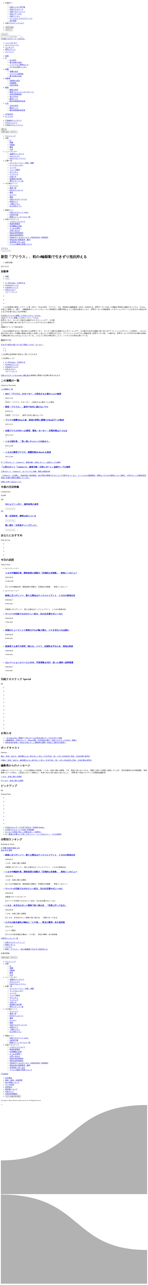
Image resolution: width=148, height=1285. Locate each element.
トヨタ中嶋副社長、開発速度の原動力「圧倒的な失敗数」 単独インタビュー (41, 573)
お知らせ (13, 176)
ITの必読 (13, 60)
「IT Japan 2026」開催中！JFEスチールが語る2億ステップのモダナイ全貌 (33, 738)
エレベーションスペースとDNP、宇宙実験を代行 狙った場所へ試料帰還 (39, 662)
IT (6, 58)
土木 (7, 103)
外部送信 (8, 1087)
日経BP (8, 3)
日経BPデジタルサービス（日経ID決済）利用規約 (29, 237)
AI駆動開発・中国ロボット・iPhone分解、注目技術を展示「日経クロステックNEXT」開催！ (41, 740)
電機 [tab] (4, 848)
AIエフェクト (15, 156)
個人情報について (12, 1082)
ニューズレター (11, 43)
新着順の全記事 (16, 179)
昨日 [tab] (6, 850)
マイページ (9, 52)
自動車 (7, 78)
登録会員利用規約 (16, 233)
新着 (7, 56)
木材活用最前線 (16, 94)
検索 (11, 197)
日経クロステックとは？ (14, 23)
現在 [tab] (2, 850)
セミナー (13, 195)
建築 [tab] (14, 848)
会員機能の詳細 (16, 226)
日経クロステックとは (18, 199)
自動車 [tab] (9, 848)
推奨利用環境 (15, 224)
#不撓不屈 (9, 114)
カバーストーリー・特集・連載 (22, 163)
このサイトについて (17, 221)
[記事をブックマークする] (6, 400)
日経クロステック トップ (15, 942)
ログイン (9, 30)
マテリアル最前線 (16, 74)
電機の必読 (14, 71)
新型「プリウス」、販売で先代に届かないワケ (26, 407)
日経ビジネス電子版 (17, 7)
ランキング (9, 47)
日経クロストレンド (17, 12)
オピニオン (14, 172)
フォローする (6, 251)
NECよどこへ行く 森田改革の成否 (21, 504)
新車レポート (10, 945)
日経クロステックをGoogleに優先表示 (15, 375)
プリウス (4, 248)
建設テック (14, 99)
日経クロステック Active (19, 212)
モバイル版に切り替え (13, 1096)
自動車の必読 (15, 81)
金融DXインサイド (17, 154)
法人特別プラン (16, 206)
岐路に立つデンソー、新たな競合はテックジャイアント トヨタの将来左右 (40, 595)
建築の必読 (14, 90)
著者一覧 (13, 188)
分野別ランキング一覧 (9, 938)
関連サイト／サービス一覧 (20, 217)
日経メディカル (16, 14)
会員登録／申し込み (17, 242)
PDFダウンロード (16, 190)
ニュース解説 (15, 170)
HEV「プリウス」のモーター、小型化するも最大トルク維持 (33, 394)
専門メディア (10, 50)
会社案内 (8, 1078)
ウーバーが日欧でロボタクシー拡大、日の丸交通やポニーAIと (34, 614)
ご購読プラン (15, 204)
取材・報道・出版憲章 (14, 1080)
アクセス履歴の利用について (21, 244)
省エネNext (14, 96)
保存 (7, 279)
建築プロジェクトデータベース (22, 92)
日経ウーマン (15, 16)
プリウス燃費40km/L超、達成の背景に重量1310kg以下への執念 (34, 420)
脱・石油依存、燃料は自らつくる (20, 516)
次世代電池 (14, 85)
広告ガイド (9, 1091)
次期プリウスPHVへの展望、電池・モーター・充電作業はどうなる (36, 430)
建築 (7, 87)
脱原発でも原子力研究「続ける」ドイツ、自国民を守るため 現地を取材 (39, 646)
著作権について (11, 1089)
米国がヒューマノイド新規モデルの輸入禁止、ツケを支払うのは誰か (37, 630)
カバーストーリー (12, 45)
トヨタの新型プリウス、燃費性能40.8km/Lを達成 (28, 452)
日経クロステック (16, 9)
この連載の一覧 (7, 389)
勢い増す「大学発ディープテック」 (21, 525)
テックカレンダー (16, 165)
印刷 (7, 276)
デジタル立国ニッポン (18, 67)
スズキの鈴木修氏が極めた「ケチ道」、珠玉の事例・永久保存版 (35, 922)
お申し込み (9, 27)
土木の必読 (14, 106)
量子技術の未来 (16, 62)
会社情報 (13, 21)
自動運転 (13, 83)
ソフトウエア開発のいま (19, 65)
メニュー (4, 34)
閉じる (4, 129)
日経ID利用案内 (11, 1094)
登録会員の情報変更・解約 (20, 240)
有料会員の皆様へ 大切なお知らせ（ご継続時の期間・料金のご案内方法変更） (35, 742)
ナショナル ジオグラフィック (21, 18)
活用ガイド (14, 202)
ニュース (13, 167)
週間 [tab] (10, 850)
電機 (7, 69)
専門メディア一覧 (16, 181)
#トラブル (9, 116)
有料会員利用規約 (16, 235)
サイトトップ (10, 136)
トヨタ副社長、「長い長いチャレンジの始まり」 (27, 441)
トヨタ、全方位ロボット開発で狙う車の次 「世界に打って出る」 (36, 905)
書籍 (11, 192)
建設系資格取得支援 (17, 101)
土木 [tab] (18, 848)
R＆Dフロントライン (18, 158)
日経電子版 (14, 215)
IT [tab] (1, 848)
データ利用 (9, 1085)
